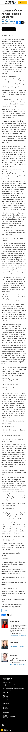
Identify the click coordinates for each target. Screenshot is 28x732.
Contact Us (5, 706)
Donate (23, 2)
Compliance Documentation (9, 716)
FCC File (5, 715)
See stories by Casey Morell (17, 664)
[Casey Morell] (4, 657)
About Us (5, 695)
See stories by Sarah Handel (17, 646)
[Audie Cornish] (4, 623)
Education (5, 610)
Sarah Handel (4, 21)
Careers (5, 707)
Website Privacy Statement (9, 718)
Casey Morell (12, 21)
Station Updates (7, 699)
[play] (2, 730)
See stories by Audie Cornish (18, 636)
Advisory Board (6, 697)
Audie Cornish (9, 20)
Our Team (5, 696)
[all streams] (26, 730)
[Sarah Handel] (4, 644)
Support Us (5, 708)
